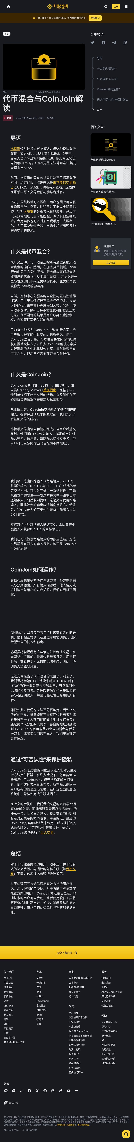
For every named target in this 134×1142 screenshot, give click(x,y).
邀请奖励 (106, 982)
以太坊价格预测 (77, 1044)
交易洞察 (106, 1000)
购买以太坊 (74, 1067)
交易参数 (106, 1049)
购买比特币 (74, 1049)
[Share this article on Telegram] (114, 43)
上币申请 (73, 982)
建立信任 (8, 1014)
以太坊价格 (74, 1026)
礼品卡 (39, 996)
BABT (39, 1014)
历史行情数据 (108, 996)
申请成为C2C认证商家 (80, 978)
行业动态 (8, 991)
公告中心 (8, 987)
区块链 (28, 212)
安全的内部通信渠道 (14, 1042)
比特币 (15, 149)
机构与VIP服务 (76, 987)
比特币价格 (74, 1021)
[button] (126, 7)
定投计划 (41, 1005)
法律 (6, 1000)
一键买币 (41, 982)
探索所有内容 (64, 952)
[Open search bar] (105, 7)
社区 (6, 1023)
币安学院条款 (83, 1125)
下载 (6, 1033)
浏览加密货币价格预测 (80, 1035)
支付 (38, 987)
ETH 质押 (41, 1010)
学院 (38, 991)
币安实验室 (74, 991)
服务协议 (8, 1005)
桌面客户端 (9, 1037)
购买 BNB (74, 1054)
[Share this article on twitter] (92, 43)
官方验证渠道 (108, 1044)
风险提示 (8, 1028)
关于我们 (8, 978)
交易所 (39, 978)
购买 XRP (74, 1058)
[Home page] (57, 6)
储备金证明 (107, 1005)
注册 (116, 6)
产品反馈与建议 (109, 1031)
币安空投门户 (108, 1054)
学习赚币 (73, 1012)
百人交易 (47, 833)
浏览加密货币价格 (78, 1017)
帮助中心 (106, 1026)
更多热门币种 (76, 1072)
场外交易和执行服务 (111, 991)
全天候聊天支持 (109, 1021)
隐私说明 (8, 1010)
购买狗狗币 (74, 1063)
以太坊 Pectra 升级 (79, 1031)
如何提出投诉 (108, 1063)
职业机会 (8, 982)
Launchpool (42, 1000)
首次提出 (49, 390)
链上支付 (73, 996)
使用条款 (61, 1125)
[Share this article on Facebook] (103, 43)
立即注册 (111, 262)
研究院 (39, 1019)
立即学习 (95, 18)
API (103, 1040)
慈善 (38, 1023)
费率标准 (106, 1035)
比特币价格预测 (77, 1040)
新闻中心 (8, 996)
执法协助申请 (108, 1058)
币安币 (104, 987)
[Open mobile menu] (126, 7)
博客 (6, 1019)
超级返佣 (106, 978)
